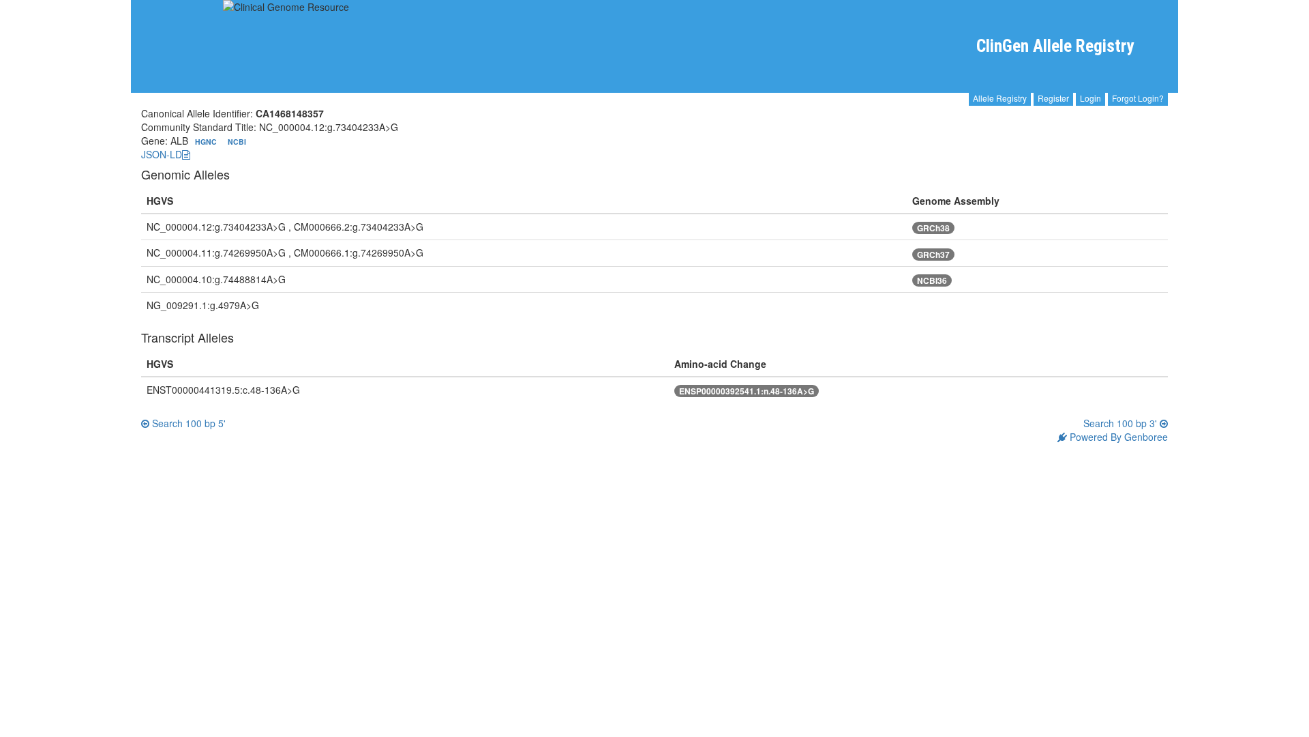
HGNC (207, 141)
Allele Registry (1000, 98)
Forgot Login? (1138, 98)
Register (1053, 98)
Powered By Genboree (1117, 437)
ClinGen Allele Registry (1055, 46)
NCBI (237, 141)
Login (1090, 98)
